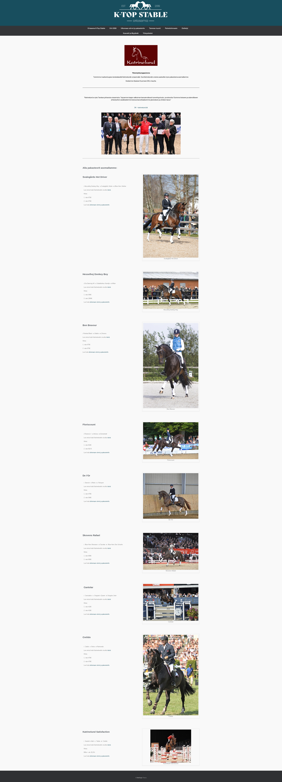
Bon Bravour (90, 325)
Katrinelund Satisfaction (96, 732)
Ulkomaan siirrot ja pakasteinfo (133, 28)
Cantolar (88, 587)
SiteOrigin (139, 777)
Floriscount (89, 424)
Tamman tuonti (155, 28)
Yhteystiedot (148, 33)
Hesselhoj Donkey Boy (95, 274)
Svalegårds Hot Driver (95, 177)
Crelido (87, 637)
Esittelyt (185, 28)
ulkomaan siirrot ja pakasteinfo (99, 205)
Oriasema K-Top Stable (96, 28)
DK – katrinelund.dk (141, 107)
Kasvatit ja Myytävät (130, 33)
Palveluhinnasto (171, 28)
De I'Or (86, 475)
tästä (109, 190)
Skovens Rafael (91, 535)
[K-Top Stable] (141, 12)
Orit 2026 (112, 28)
